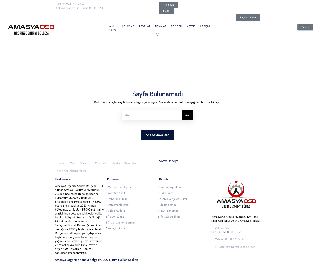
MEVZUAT (144, 26)
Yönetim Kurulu (117, 193)
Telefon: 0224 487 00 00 (70, 3)
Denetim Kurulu (117, 199)
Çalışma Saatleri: (224, 228)
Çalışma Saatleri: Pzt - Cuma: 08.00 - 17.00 (80, 8)
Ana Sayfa (62, 60)
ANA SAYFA (112, 28)
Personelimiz (116, 216)
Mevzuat (100, 163)
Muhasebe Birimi (170, 216)
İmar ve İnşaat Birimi (172, 187)
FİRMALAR (160, 26)
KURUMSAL (127, 26)
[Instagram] (212, 165)
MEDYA (190, 26)
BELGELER (176, 26)
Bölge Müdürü (116, 210)
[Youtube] (219, 165)
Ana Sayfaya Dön (157, 135)
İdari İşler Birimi (169, 210)
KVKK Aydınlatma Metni (71, 170)
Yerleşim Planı (116, 228)
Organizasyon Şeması (121, 222)
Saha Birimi (167, 193)
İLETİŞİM (205, 26)
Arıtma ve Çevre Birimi (173, 199)
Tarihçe (61, 163)
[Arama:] (152, 115)
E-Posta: (235, 247)
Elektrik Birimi (168, 204)
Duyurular (130, 163)
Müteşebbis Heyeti (119, 187)
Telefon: (230, 239)
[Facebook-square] (200, 165)
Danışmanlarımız (118, 204)
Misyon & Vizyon (80, 163)
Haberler (115, 163)
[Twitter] (206, 165)
